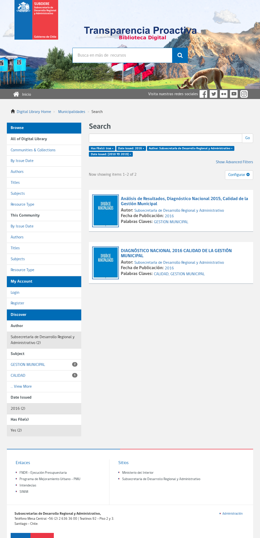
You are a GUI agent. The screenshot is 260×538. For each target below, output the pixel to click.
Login (15, 293)
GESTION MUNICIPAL (43, 365)
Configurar (237, 175)
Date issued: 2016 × (131, 148)
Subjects (18, 194)
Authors (17, 172)
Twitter (213, 94)
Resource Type (22, 205)
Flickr (224, 94)
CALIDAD (43, 376)
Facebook (203, 94)
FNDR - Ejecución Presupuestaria (43, 473)
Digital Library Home (34, 112)
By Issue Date (22, 161)
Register (17, 303)
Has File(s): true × (102, 148)
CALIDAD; (162, 274)
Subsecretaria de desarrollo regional (36, 24)
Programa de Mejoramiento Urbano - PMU (50, 479)
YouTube (234, 94)
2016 (169, 216)
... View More (21, 387)
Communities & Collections (33, 150)
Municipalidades (71, 112)
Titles (15, 183)
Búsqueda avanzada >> (91, 69)
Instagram (244, 94)
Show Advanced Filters (234, 162)
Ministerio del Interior (138, 473)
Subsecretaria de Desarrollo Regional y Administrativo (161, 479)
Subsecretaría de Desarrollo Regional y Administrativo (179, 211)
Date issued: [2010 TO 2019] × (111, 154)
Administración (232, 513)
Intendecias (28, 485)
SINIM (24, 492)
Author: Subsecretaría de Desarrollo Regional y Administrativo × (191, 148)
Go (247, 138)
